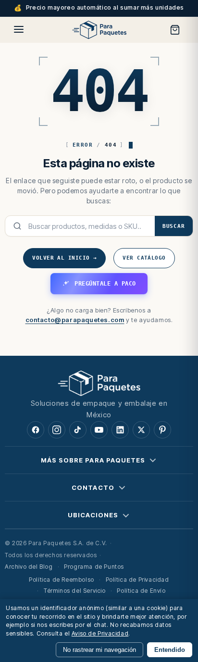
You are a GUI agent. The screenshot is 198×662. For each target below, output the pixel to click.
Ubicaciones (93, 515)
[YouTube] (99, 429)
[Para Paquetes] (99, 383)
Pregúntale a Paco (105, 283)
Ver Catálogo (144, 258)
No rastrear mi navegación (99, 649)
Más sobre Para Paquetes (93, 460)
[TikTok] (78, 429)
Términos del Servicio (75, 590)
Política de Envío (141, 590)
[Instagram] (56, 429)
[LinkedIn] (120, 429)
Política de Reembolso (61, 579)
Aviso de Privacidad (100, 633)
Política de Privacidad (137, 579)
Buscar (173, 226)
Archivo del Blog (29, 567)
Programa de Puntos (94, 567)
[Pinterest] (162, 429)
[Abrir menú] (18, 29)
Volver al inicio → (64, 258)
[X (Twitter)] (141, 429)
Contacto (93, 487)
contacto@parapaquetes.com (74, 320)
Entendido (169, 649)
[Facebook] (35, 429)
